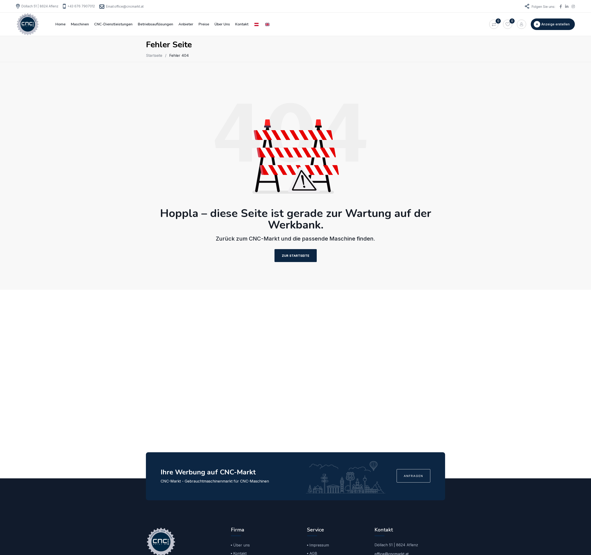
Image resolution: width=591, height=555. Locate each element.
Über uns (222, 24)
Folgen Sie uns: (543, 6)
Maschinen (80, 24)
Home (60, 24)
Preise (204, 24)
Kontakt (241, 24)
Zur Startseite (295, 255)
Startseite (154, 55)
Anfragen (413, 476)
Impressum (319, 545)
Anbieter (185, 24)
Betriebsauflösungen (155, 24)
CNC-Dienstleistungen (113, 24)
